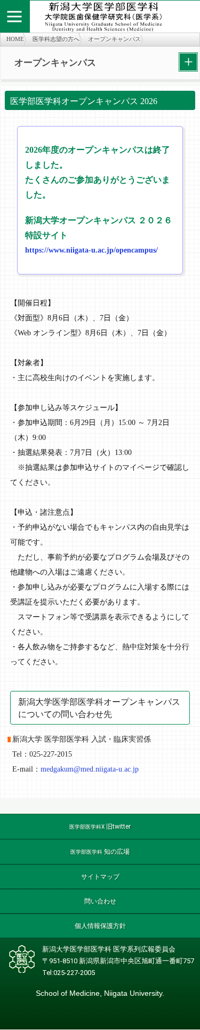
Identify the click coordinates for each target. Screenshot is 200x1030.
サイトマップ (100, 876)
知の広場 (100, 851)
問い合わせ (100, 901)
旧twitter (100, 826)
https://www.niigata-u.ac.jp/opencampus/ (91, 250)
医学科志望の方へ (56, 39)
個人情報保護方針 (100, 926)
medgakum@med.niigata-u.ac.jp (90, 769)
